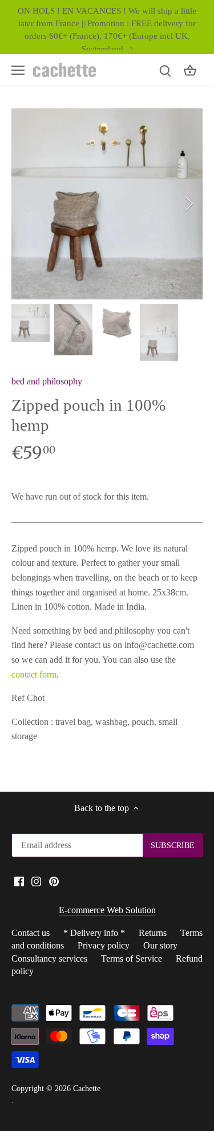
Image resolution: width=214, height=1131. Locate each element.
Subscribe (151, 607)
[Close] (192, 504)
